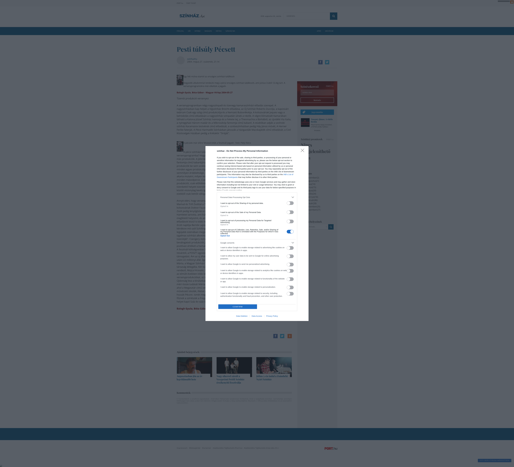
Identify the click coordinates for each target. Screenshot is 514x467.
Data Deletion (241, 316)
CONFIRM (238, 307)
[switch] (290, 203)
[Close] (303, 151)
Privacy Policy (272, 316)
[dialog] (257, 233)
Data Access (257, 316)
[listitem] (257, 197)
